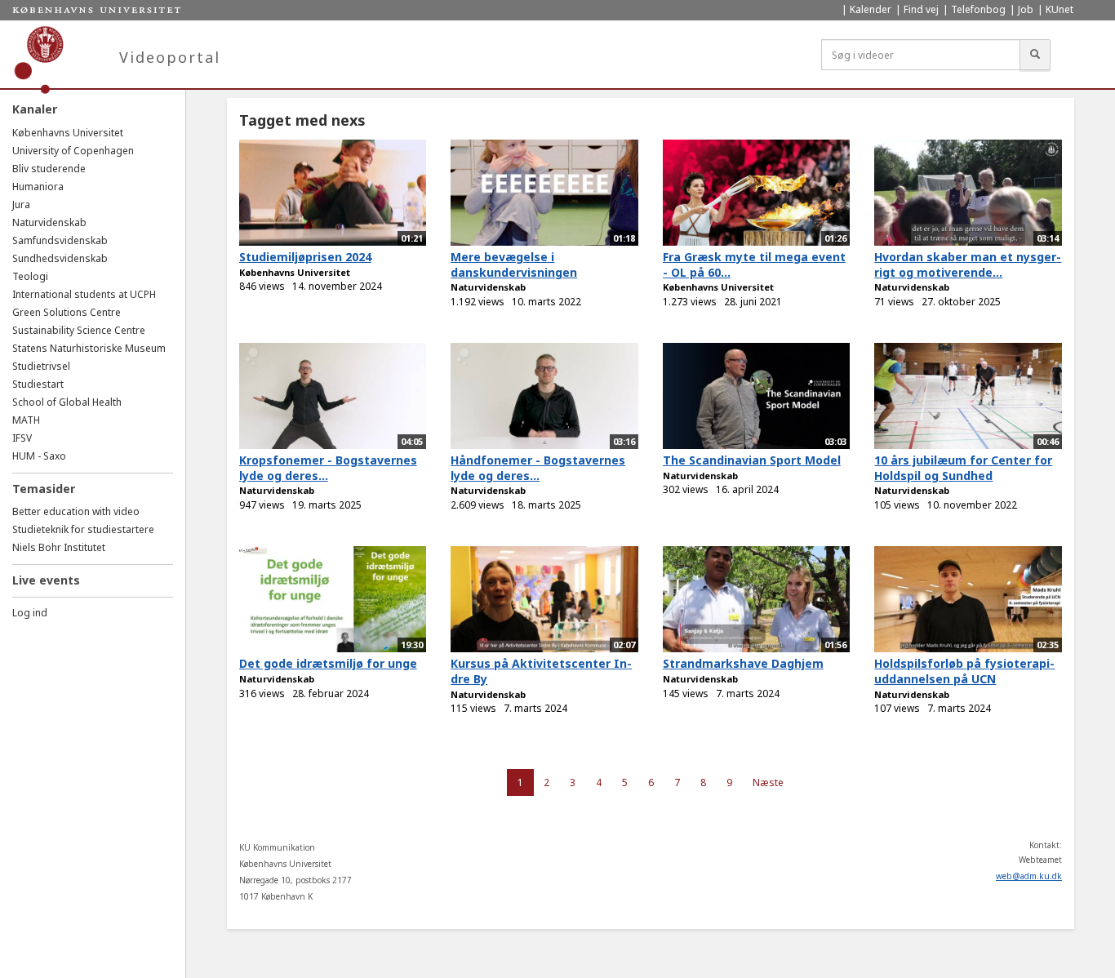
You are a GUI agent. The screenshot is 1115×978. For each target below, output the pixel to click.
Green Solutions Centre (66, 312)
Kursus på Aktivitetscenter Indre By (541, 671)
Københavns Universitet (67, 133)
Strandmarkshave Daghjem (743, 663)
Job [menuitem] (1025, 9)
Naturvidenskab (49, 222)
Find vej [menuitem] (921, 9)
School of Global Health (67, 402)
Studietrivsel (41, 366)
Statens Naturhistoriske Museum (89, 348)
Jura (21, 204)
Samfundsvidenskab (60, 240)
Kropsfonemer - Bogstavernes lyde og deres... (328, 467)
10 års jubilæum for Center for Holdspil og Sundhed (963, 467)
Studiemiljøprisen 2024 (305, 257)
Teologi (30, 276)
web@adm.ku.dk (1029, 876)
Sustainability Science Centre (78, 330)
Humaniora (38, 186)
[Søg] (1035, 54)
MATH (26, 420)
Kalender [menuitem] (870, 9)
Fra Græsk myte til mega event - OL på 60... (754, 264)
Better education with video (76, 511)
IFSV (22, 438)
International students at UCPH (84, 294)
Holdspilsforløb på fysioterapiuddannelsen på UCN (964, 671)
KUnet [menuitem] (1059, 9)
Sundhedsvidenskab (60, 258)
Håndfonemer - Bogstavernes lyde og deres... (538, 467)
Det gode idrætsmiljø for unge (328, 663)
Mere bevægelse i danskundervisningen (514, 264)
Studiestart (38, 384)
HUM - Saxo (39, 456)
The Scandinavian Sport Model (752, 460)
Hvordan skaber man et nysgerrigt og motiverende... (967, 264)
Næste (768, 782)
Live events (46, 580)
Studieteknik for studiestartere (83, 529)
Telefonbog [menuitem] (978, 9)
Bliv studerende (49, 169)
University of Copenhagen (73, 151)
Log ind (29, 613)
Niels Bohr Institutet (58, 547)
